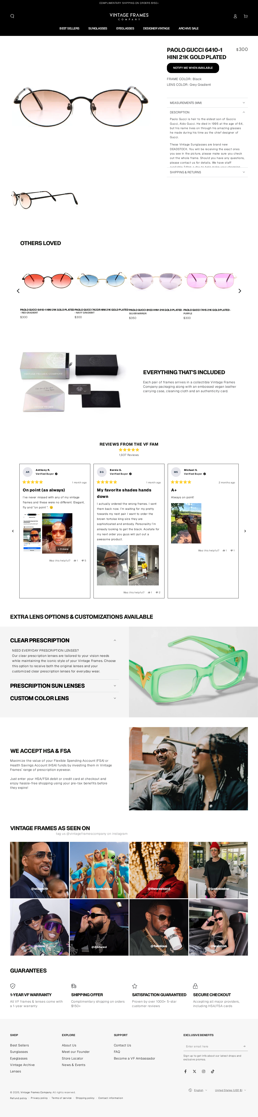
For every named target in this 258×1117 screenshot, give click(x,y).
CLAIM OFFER (129, 593)
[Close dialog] (166, 510)
